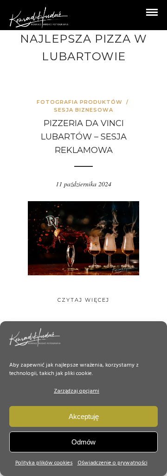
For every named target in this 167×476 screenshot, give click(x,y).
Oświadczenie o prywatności (112, 463)
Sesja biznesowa (83, 110)
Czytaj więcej (83, 300)
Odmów (83, 442)
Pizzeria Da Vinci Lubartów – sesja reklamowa (84, 136)
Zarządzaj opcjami (76, 391)
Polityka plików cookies (44, 463)
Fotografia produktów (79, 102)
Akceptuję (84, 416)
